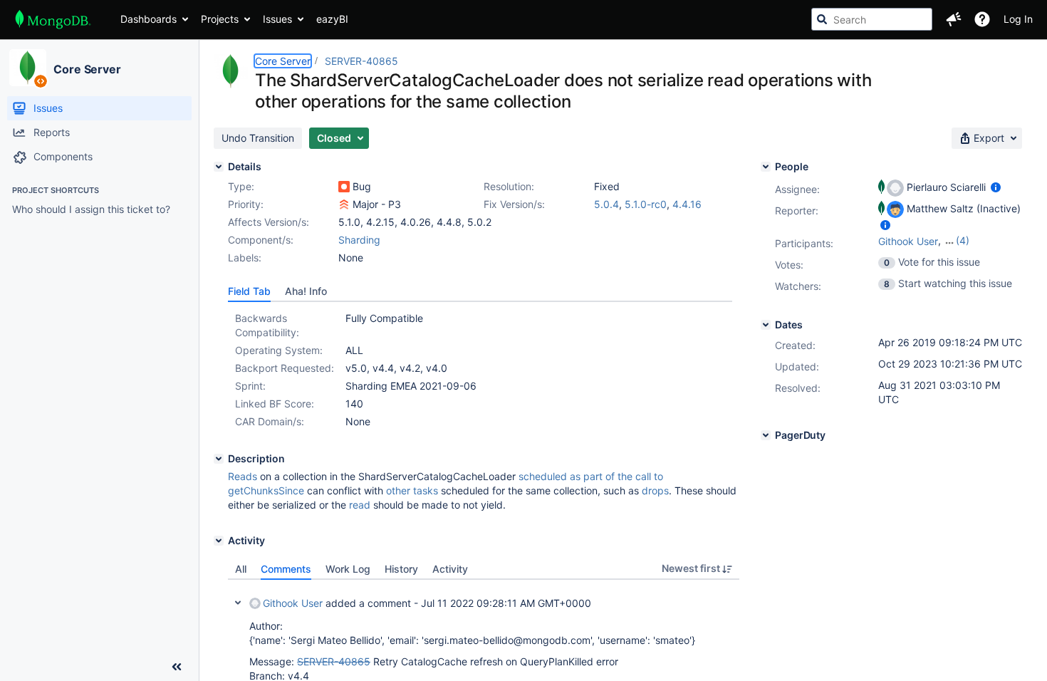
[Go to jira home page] (53, 19)
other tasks (412, 490)
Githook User (293, 603)
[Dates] (766, 325)
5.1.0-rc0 (646, 204)
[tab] (249, 291)
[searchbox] (871, 19)
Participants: (804, 243)
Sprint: (250, 386)
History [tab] (401, 569)
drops (655, 490)
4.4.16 (687, 204)
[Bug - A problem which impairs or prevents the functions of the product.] (344, 186)
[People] (766, 167)
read (359, 505)
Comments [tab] (286, 569)
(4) (962, 240)
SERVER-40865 (361, 61)
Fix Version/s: (514, 204)
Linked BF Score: (274, 403)
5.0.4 (606, 204)
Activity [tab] (450, 569)
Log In (1018, 19)
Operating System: (279, 350)
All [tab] (240, 569)
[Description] (219, 459)
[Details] (219, 167)
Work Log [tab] (347, 569)
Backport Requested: (284, 368)
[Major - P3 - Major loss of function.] (344, 204)
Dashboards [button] (148, 19)
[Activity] (219, 541)
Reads (242, 476)
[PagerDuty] (766, 435)
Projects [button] (220, 19)
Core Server (87, 69)
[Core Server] (28, 68)
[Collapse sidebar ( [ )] (177, 666)
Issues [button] (277, 19)
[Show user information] (995, 187)
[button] (953, 19)
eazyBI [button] (332, 19)
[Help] (982, 19)
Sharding (359, 240)
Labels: (244, 257)
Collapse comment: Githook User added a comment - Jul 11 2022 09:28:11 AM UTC (238, 602)
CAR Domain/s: (269, 421)
